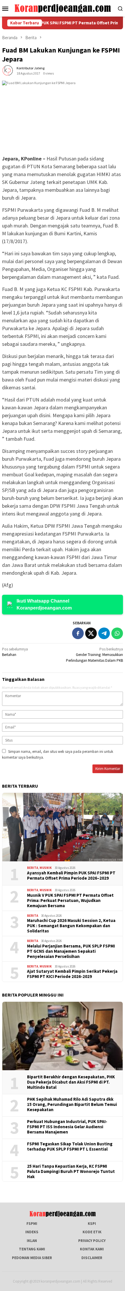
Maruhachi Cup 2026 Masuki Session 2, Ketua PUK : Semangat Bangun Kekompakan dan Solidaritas (71, 926)
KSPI (92, 1223)
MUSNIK (46, 868)
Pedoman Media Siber (32, 1257)
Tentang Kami (32, 1249)
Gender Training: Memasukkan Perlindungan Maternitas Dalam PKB (94, 655)
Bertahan (15, 652)
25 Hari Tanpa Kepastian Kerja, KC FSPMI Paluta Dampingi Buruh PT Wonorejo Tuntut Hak (71, 1171)
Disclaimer (91, 1257)
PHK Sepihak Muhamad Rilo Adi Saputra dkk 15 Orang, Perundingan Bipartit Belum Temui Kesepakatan (72, 1104)
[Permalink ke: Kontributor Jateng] (8, 70)
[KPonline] (62, 8)
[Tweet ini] (91, 633)
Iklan (32, 1240)
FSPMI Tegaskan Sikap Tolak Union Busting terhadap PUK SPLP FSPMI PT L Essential (69, 1146)
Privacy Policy (92, 1240)
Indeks (31, 1231)
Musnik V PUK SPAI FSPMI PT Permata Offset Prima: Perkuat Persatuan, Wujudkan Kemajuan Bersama (70, 900)
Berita (32, 868)
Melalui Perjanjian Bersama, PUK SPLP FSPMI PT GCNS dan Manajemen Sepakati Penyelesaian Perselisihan (71, 951)
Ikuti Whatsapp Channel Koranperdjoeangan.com (44, 604)
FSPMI (31, 1223)
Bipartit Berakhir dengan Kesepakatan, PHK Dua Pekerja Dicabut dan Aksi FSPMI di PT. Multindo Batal (71, 1082)
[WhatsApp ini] (117, 633)
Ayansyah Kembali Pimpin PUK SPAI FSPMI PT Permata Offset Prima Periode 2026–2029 (71, 875)
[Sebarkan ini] (78, 633)
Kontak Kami (92, 1249)
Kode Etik (92, 1231)
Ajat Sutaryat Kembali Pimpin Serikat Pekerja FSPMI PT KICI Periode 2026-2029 (72, 974)
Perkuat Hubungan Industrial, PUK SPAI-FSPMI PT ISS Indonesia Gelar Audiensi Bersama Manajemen (67, 1127)
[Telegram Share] (104, 633)
